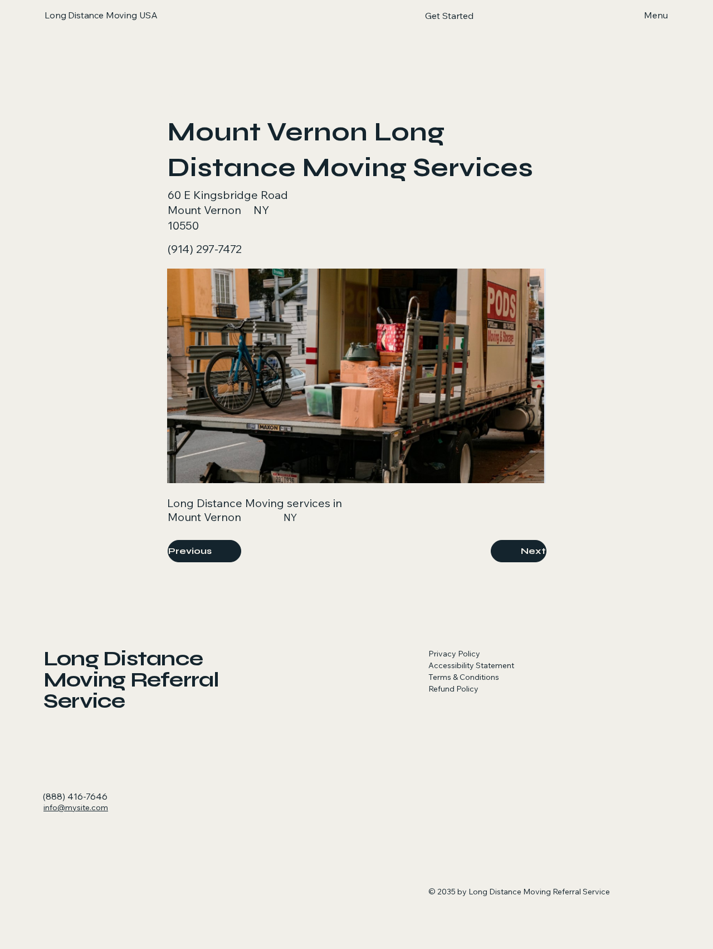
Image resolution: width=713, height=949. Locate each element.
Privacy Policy (454, 654)
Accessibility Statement (471, 665)
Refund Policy (453, 689)
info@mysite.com (75, 807)
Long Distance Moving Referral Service (131, 679)
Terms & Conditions (463, 677)
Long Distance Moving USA (101, 15)
